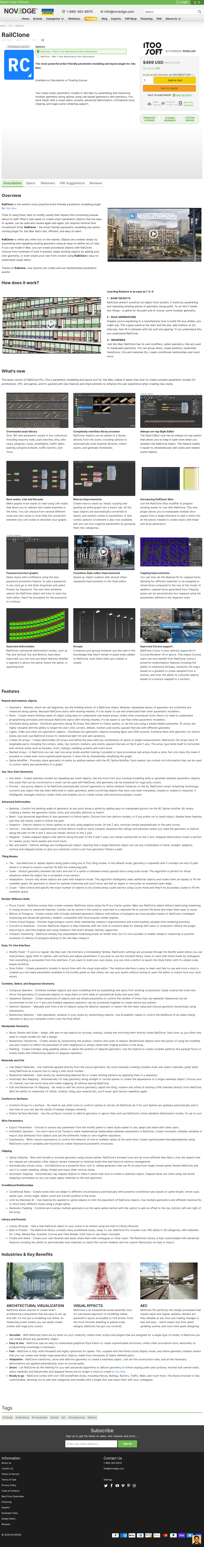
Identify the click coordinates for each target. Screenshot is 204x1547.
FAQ (159, 18)
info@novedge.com (119, 12)
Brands (37, 18)
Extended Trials (10, 1513)
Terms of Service (10, 1474)
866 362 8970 (184, 95)
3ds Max (11, 208)
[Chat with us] (196, 1539)
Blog (104, 18)
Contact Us (7, 1468)
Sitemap (108, 1479)
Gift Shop (131, 18)
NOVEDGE (15, 1534)
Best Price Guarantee (188, 103)
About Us (172, 18)
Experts (116, 18)
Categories (53, 18)
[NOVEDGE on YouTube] (117, 1486)
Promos (91, 18)
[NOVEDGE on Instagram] (134, 1486)
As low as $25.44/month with (158, 74)
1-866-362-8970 (80, 12)
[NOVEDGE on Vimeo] (123, 1486)
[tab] (12, 183)
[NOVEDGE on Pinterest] (128, 1486)
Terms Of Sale (9, 1479)
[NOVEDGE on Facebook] (111, 1486)
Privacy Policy (9, 1485)
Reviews (6, 1524)
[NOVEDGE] (21, 11)
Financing (147, 18)
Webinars (74, 18)
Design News (8, 1518)
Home (25, 18)
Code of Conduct (10, 1490)
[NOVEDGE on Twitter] (106, 1486)
